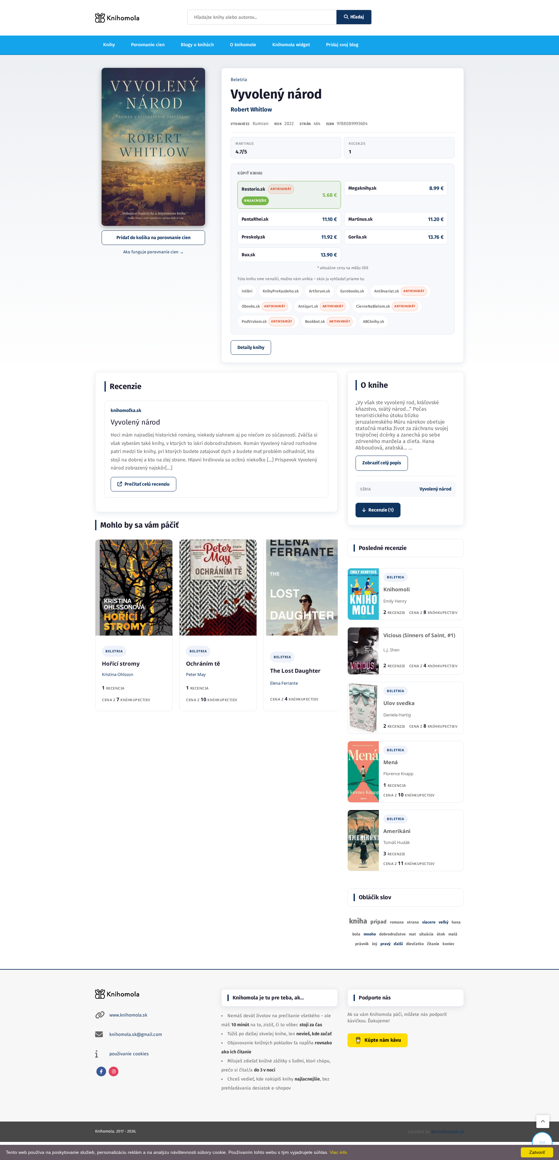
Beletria (239, 79)
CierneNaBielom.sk (385, 306)
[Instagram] (113, 1071)
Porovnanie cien (148, 44)
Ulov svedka (399, 703)
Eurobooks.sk (352, 291)
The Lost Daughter (295, 670)
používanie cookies (129, 1054)
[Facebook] (101, 1071)
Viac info (338, 1152)
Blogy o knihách (197, 44)
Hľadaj (357, 17)
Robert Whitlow (251, 109)
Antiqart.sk (321, 306)
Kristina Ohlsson (117, 674)
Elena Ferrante (284, 683)
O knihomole (243, 44)
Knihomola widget (291, 44)
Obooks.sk (263, 306)
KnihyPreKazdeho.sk (281, 291)
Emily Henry (395, 601)
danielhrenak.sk (447, 1131)
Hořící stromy (121, 663)
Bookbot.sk (327, 321)
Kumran (261, 123)
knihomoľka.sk (126, 410)
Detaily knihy (250, 347)
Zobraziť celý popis (381, 463)
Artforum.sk (319, 291)
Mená (390, 762)
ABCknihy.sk (373, 321)
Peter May (196, 674)
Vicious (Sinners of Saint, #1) (419, 635)
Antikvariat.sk (399, 291)
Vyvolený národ (135, 422)
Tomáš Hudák (396, 842)
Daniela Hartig (397, 715)
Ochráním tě (203, 663)
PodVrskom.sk (267, 321)
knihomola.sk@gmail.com (135, 1034)
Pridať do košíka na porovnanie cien (153, 237)
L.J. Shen (391, 650)
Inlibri (247, 291)
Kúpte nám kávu (383, 1040)
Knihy (109, 44)
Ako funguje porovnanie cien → (153, 251)
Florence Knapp (398, 773)
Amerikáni (397, 831)
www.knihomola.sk (128, 1015)
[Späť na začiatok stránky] (542, 1121)
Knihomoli (396, 589)
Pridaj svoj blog (342, 44)
